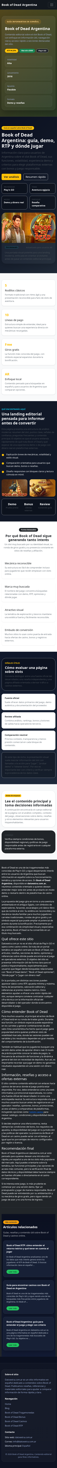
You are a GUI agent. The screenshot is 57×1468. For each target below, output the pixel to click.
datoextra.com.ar (23, 1437)
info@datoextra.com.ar (24, 1441)
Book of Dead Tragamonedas (19, 1412)
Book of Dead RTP (14, 1425)
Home (8, 1404)
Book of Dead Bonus (15, 1417)
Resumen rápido (36, 177)
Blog (7, 1408)
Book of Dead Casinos (16, 1421)
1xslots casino (36, 1111)
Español (26, 1445)
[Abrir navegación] (51, 4)
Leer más (13, 1271)
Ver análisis (11, 177)
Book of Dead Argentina (19, 5)
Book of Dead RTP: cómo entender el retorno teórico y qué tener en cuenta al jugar (27, 1248)
